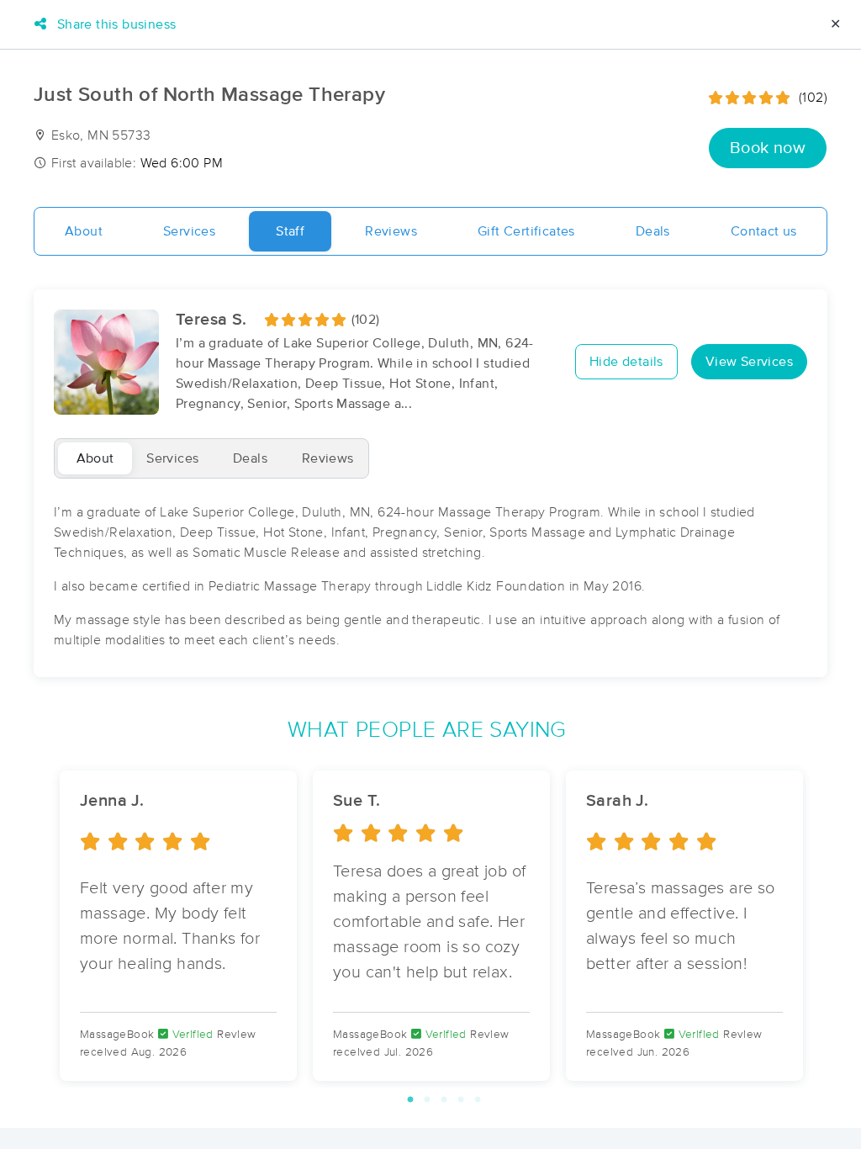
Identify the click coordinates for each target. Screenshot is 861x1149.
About (84, 231)
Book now (768, 148)
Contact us (764, 231)
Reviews (391, 231)
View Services (749, 361)
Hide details (626, 361)
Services (189, 231)
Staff (290, 231)
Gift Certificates (526, 231)
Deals (653, 231)
